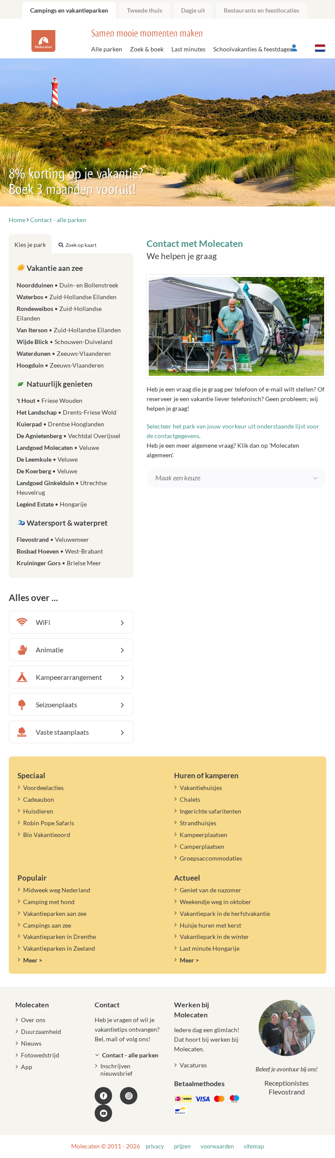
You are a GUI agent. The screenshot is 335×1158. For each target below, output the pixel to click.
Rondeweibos (59, 313)
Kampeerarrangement (69, 677)
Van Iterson (69, 330)
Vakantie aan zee (54, 268)
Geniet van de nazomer (210, 890)
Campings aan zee (47, 925)
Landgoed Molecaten (58, 447)
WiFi (43, 622)
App (26, 1066)
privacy (155, 1146)
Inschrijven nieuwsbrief (116, 1069)
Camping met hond (49, 901)
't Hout (49, 400)
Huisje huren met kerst (210, 925)
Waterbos (66, 296)
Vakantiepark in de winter (214, 936)
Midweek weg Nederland (56, 890)
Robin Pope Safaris (48, 823)
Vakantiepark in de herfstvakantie (225, 913)
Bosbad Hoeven (60, 551)
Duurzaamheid (41, 1031)
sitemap (254, 1146)
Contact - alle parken (130, 1055)
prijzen (182, 1146)
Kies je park (30, 244)
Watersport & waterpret (66, 522)
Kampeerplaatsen (203, 834)
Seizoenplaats (56, 704)
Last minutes (188, 49)
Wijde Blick (65, 341)
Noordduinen (67, 285)
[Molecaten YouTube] (103, 1113)
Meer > (32, 960)
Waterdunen (64, 353)
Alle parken (106, 49)
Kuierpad (60, 424)
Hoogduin (60, 365)
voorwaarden (217, 1146)
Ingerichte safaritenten (210, 811)
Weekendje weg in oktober (215, 901)
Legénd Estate (52, 504)
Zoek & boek (147, 49)
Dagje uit (193, 10)
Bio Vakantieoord (46, 834)
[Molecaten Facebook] (103, 1095)
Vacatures (193, 1065)
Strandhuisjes (198, 823)
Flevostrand (53, 539)
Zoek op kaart (80, 245)
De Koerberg (47, 471)
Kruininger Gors (59, 563)
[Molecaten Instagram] (128, 1095)
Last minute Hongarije (209, 948)
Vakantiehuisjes (201, 787)
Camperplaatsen (202, 846)
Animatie (49, 649)
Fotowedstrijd (40, 1055)
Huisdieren (38, 811)
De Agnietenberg (68, 435)
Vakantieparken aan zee (54, 913)
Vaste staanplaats (62, 732)
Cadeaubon (38, 799)
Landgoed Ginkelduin (62, 487)
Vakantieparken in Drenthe (59, 936)
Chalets (190, 799)
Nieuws (31, 1043)
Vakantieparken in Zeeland (59, 948)
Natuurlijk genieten (58, 383)
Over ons (33, 1019)
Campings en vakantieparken (69, 10)
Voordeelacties (43, 787)
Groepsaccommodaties (211, 858)
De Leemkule (47, 459)
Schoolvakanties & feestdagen (253, 49)
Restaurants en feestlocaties (261, 10)
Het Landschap (66, 412)
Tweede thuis (144, 10)
